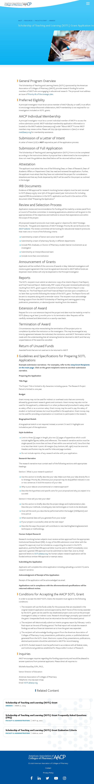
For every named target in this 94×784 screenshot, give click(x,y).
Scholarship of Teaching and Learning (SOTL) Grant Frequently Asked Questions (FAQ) (46, 716)
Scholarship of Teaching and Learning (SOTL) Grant (31, 702)
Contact (48, 768)
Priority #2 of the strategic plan (40, 94)
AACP (20, 20)
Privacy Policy (48, 772)
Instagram (64, 778)
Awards (52, 20)
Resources (28, 20)
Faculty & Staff (41, 20)
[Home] (18, 5)
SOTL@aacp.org (41, 553)
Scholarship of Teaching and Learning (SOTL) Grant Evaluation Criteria (41, 730)
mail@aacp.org (25, 132)
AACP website (24, 228)
